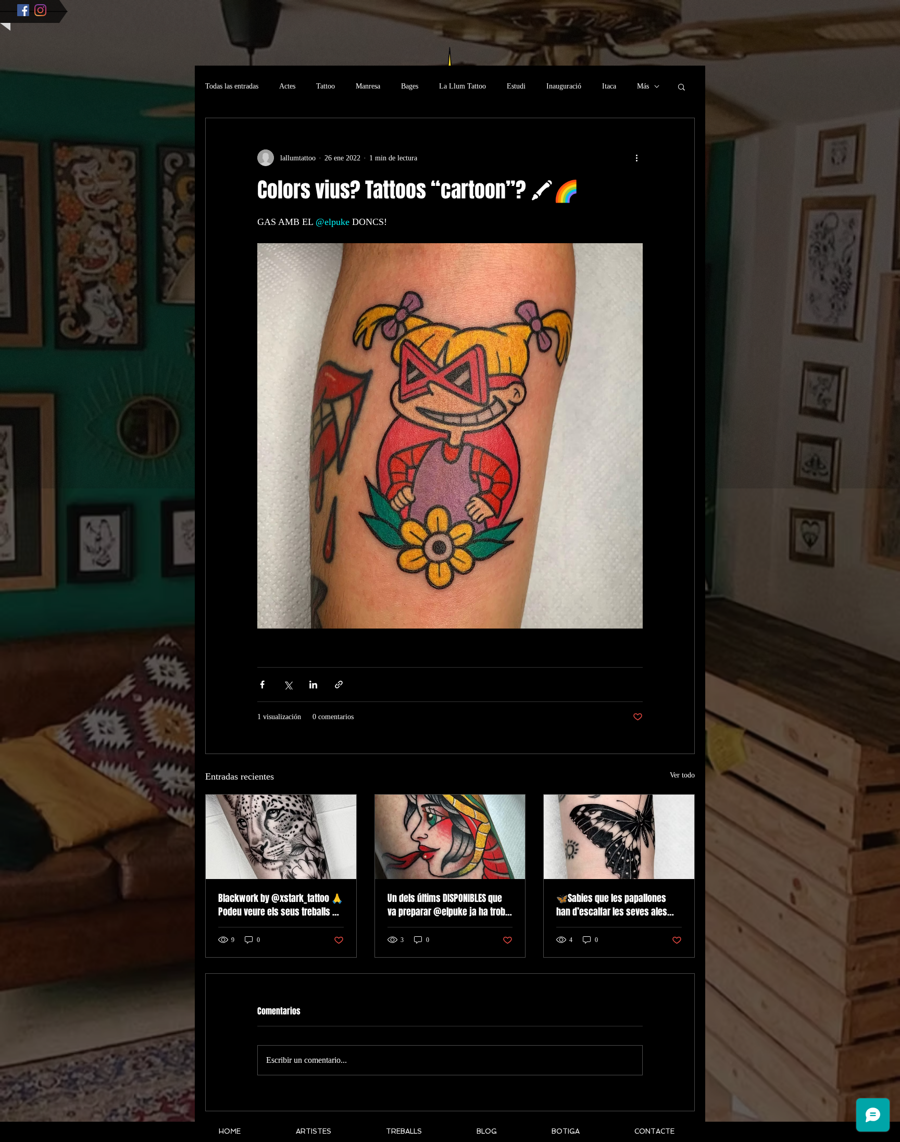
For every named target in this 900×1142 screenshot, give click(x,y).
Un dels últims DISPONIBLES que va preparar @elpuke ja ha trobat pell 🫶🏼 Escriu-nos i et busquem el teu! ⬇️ (450, 905)
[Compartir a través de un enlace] (339, 684)
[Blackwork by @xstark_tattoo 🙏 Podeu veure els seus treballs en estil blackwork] (281, 837)
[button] (681, 86)
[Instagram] (40, 10)
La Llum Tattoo (462, 86)
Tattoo (325, 86)
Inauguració (563, 86)
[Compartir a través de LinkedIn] (313, 684)
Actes (287, 86)
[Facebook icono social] (23, 10)
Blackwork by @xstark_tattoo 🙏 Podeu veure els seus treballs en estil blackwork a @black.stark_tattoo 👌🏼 (280, 905)
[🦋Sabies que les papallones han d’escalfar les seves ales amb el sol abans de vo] (619, 837)
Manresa (368, 86)
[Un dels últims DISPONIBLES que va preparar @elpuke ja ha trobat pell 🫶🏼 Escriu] (450, 837)
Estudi (516, 86)
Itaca (609, 86)
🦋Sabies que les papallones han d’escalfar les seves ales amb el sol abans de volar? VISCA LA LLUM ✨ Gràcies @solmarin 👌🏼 (618, 905)
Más (643, 86)
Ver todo (682, 775)
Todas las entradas (231, 86)
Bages (409, 86)
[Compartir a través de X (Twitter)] (288, 684)
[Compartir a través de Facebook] (262, 684)
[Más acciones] (636, 158)
